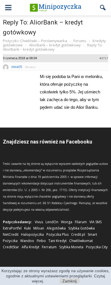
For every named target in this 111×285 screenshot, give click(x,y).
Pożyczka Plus (57, 234)
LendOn (52, 222)
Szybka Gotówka (81, 228)
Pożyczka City (97, 247)
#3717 (104, 58)
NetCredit (10, 234)
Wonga (66, 222)
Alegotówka (56, 228)
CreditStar (11, 247)
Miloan (38, 228)
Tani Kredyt (57, 240)
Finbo (41, 240)
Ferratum (49, 247)
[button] (103, 7)
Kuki (27, 228)
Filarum (81, 222)
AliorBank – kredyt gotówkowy (55, 45)
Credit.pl (78, 234)
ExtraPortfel (12, 228)
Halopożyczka (32, 234)
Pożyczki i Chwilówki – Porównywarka (35, 40)
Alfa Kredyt (30, 247)
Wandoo (27, 240)
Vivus (39, 222)
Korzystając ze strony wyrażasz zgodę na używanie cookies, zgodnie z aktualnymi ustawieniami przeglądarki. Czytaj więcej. (55, 275)
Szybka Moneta (71, 247)
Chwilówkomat (81, 240)
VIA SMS (95, 222)
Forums (79, 40)
